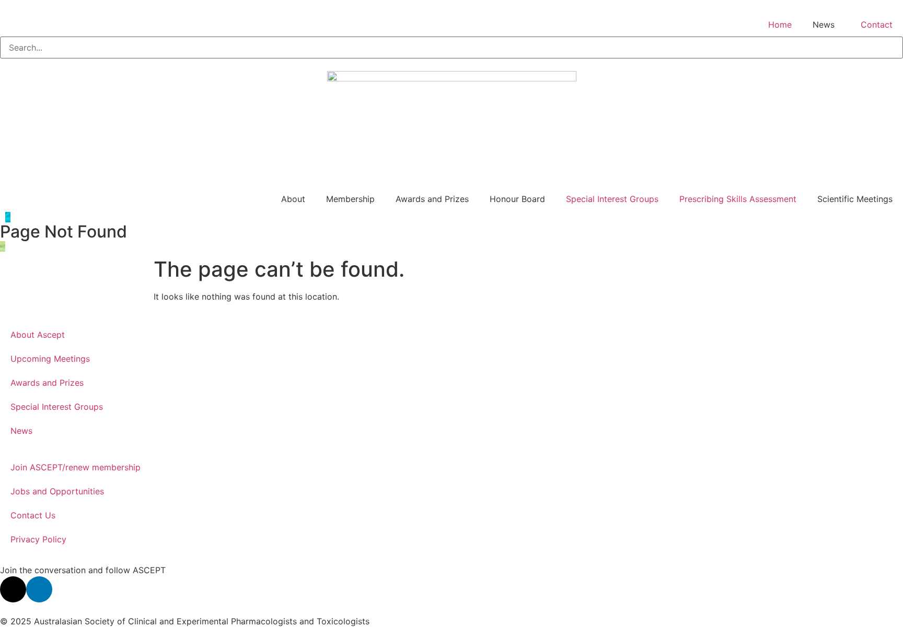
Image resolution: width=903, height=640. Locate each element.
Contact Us (32, 515)
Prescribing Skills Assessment (737, 199)
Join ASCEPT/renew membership (75, 467)
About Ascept (37, 334)
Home (780, 24)
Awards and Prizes (47, 382)
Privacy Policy (38, 539)
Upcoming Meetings (50, 358)
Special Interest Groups (612, 199)
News (21, 430)
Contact (877, 24)
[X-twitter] (13, 589)
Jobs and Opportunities (57, 491)
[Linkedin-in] (39, 589)
